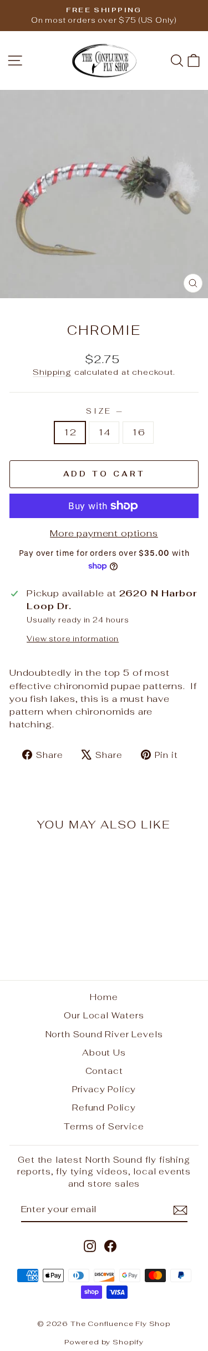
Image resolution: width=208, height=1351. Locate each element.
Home (104, 997)
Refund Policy (104, 1107)
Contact (104, 1071)
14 (104, 432)
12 (70, 432)
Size (104, 411)
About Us (104, 1052)
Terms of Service (104, 1126)
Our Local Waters (104, 1015)
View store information (73, 639)
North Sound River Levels (104, 1034)
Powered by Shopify (104, 1342)
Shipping (52, 372)
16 (138, 432)
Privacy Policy (104, 1089)
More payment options (104, 533)
